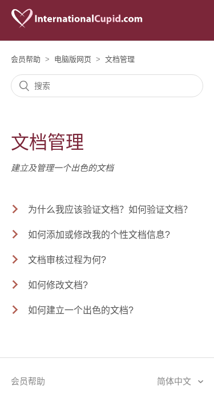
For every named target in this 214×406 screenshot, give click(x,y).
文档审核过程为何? (67, 260)
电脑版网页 (72, 59)
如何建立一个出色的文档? (81, 310)
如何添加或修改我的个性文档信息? (99, 235)
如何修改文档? (58, 285)
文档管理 (120, 59)
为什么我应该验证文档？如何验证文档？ (110, 209)
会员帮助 (26, 59)
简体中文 (175, 381)
